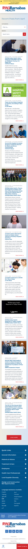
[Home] (14, 8)
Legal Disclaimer (22, 539)
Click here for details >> (13, 3)
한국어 (3, 501)
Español (16, 505)
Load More (14, 437)
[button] (22, 546)
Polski (3, 503)
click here (13, 517)
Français (16, 494)
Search (4, 30)
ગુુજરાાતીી (4, 496)
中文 (15, 501)
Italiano (16, 499)
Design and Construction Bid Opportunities (11, 483)
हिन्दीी (3, 499)
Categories (5, 24)
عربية (15, 492)
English (4, 492)
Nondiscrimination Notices (8, 539)
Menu (3, 547)
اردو (3, 508)
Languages (16, 539)
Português (17, 503)
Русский (4, 505)
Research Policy (14, 541)
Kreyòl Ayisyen (18, 496)
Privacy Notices (13, 536)
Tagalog (4, 494)
